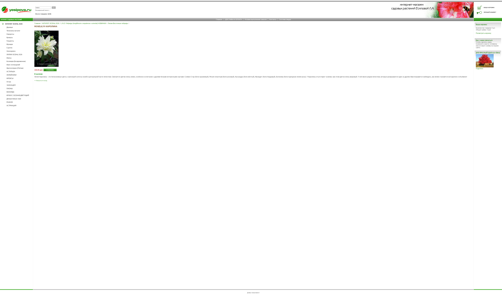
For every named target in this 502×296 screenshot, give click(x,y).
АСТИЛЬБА (11, 71)
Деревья (10, 27)
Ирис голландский (13, 65)
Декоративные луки (14, 99)
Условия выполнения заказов (256, 19)
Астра (9, 82)
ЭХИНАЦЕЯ (11, 85)
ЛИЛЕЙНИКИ (11, 75)
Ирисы (9, 58)
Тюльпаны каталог (13, 31)
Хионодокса (11, 51)
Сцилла (9, 48)
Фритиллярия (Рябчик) (15, 68)
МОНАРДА (10, 92)
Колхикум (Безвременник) (16, 61)
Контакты (272, 19)
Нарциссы (10, 34)
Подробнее (479, 68)
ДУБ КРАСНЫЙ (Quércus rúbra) (488, 53)
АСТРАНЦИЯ (11, 106)
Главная (219, 19)
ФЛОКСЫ (10, 78)
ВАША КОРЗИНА (489, 7)
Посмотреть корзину (483, 33)
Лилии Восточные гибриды (118, 23)
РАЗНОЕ (10, 102)
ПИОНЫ (10, 89)
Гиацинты (10, 41)
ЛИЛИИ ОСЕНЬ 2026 (14, 54)
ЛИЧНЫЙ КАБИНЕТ (490, 12)
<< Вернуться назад (40, 80)
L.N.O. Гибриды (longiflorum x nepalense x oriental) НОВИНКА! (83, 23)
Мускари (10, 44)
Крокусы (10, 37)
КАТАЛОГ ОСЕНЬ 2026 (13, 24)
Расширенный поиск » (42, 10)
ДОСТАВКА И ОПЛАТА (233, 19)
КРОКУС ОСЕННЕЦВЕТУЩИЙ (18, 95)
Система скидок (285, 19)
